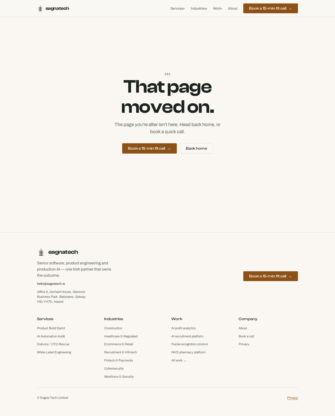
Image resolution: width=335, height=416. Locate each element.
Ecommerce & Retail (118, 344)
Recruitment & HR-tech (120, 352)
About (232, 8)
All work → (178, 360)
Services (177, 8)
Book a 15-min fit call (270, 8)
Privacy (244, 344)
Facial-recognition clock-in (189, 344)
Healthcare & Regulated (121, 336)
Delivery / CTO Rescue (53, 344)
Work (217, 8)
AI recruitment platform (187, 336)
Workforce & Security (119, 376)
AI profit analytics (183, 328)
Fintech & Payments (118, 360)
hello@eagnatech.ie (51, 284)
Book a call (246, 336)
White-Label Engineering (54, 352)
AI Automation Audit (51, 336)
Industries (199, 8)
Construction (113, 328)
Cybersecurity (114, 368)
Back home (196, 148)
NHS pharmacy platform (188, 352)
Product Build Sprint (51, 328)
